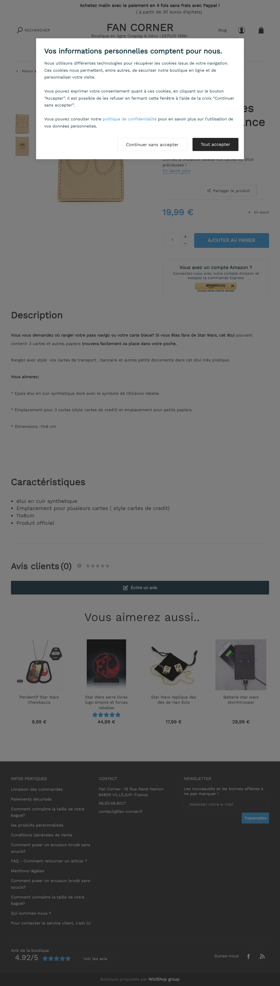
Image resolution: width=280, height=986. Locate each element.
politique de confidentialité (130, 119)
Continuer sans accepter (152, 144)
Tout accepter (215, 144)
